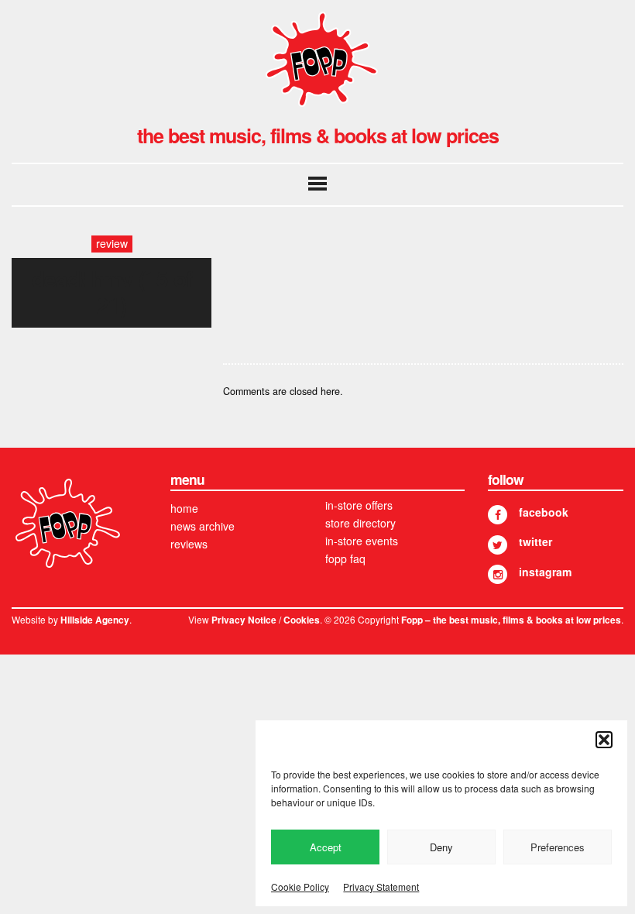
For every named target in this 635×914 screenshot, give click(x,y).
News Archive (202, 526)
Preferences (557, 847)
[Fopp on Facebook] (497, 514)
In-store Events (361, 540)
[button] (604, 739)
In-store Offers (359, 505)
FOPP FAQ (345, 558)
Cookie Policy (300, 886)
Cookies (301, 620)
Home (184, 508)
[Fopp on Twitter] (497, 545)
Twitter (535, 541)
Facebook (543, 512)
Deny (441, 847)
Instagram (545, 571)
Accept (326, 847)
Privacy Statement (381, 886)
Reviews (189, 543)
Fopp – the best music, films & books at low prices (511, 620)
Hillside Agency (94, 620)
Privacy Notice (243, 620)
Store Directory (360, 523)
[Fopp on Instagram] (497, 574)
